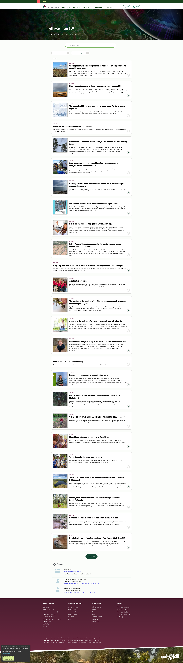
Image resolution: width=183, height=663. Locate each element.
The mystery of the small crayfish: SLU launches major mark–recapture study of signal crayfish (97, 302)
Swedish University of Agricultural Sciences (53, 6)
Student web (46, 607)
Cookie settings (6, 653)
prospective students (73, 607)
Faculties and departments (49, 614)
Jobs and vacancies (97, 616)
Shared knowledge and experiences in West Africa (89, 437)
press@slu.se (67, 571)
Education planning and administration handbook (72, 126)
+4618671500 (76, 571)
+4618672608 (81, 592)
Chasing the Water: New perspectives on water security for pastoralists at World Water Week (97, 67)
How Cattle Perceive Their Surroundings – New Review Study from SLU (97, 538)
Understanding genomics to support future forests (89, 375)
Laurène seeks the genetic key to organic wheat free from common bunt (97, 341)
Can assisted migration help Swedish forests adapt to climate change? (97, 417)
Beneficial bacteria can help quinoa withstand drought (90, 224)
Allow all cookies (8, 659)
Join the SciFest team (78, 281)
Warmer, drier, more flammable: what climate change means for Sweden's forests (94, 498)
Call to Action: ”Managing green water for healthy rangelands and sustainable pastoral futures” (95, 245)
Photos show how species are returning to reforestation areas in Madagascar (94, 396)
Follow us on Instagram (123, 607)
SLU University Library (48, 609)
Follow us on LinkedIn (122, 609)
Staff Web (45, 624)
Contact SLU (95, 619)
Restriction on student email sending (68, 361)
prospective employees (73, 614)
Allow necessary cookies (8, 656)
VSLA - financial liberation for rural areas (85, 457)
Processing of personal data (94, 642)
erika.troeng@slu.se (69, 592)
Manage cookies (82, 642)
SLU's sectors (71, 616)
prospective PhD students (74, 612)
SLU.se (44, 1)
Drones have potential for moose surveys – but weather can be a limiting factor (98, 143)
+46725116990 (94, 584)
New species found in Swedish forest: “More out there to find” (94, 518)
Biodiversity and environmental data (52, 619)
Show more (91, 556)
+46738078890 (90, 592)
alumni (69, 619)
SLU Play (119, 617)
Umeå (93, 612)
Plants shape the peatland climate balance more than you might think (96, 86)
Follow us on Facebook (123, 614)
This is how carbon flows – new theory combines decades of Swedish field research (96, 478)
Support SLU (95, 621)
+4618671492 (85, 584)
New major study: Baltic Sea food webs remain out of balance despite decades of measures (96, 184)
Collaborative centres (48, 616)
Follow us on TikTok (122, 612)
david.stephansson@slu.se (71, 584)
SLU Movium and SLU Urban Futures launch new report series (93, 203)
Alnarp (94, 609)
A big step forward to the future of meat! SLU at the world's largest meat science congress (89, 265)
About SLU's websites (71, 642)
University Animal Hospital (49, 612)
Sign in (45, 626)
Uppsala (94, 614)
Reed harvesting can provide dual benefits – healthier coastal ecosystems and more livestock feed (93, 164)
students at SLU (72, 609)
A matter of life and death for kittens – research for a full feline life (95, 321)
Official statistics (47, 621)
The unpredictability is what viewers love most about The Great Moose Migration (97, 107)
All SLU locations (96, 607)
